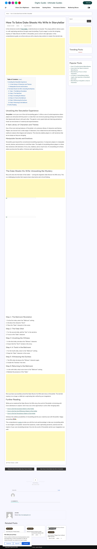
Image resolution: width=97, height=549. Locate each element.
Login (59, 490)
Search (71, 19)
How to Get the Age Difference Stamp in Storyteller (22, 411)
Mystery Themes (45, 547)
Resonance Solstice (59, 7)
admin (17, 25)
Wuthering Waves (73, 7)
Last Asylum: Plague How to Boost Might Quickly (56, 536)
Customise (8, 543)
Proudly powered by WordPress (25, 547)
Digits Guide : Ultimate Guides (48, 3)
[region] (17, 539)
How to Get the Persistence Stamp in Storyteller (21, 413)
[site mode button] (88, 7)
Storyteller (29, 25)
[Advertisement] (35, 47)
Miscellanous (9, 528)
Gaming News (46, 7)
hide (20, 79)
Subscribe (88, 2)
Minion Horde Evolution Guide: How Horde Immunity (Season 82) (35, 532)
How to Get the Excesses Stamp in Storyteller (20, 408)
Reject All (17, 543)
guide (20, 422)
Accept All (26, 543)
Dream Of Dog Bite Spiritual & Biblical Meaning (81, 66)
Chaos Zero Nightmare (22, 7)
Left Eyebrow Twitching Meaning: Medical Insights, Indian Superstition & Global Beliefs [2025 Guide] (80, 77)
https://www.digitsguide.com (24, 515)
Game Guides (36, 7)
